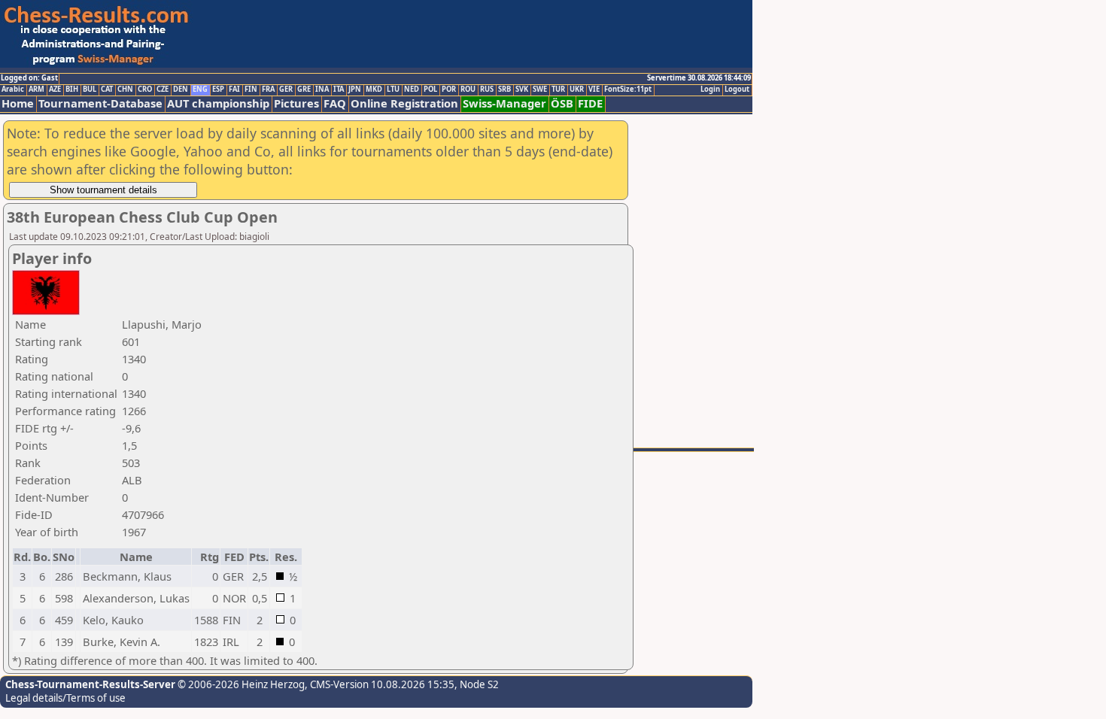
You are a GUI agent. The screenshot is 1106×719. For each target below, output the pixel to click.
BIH (71, 89)
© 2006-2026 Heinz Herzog (240, 684)
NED (411, 89)
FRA (268, 89)
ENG (200, 89)
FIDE (590, 103)
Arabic (13, 89)
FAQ (335, 103)
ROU (468, 89)
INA (322, 89)
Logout (737, 89)
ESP (218, 89)
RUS (487, 89)
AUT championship (218, 103)
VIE (594, 89)
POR (449, 89)
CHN (125, 89)
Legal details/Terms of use (65, 698)
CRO (145, 89)
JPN (354, 89)
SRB (504, 89)
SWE (540, 89)
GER (286, 89)
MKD (374, 89)
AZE (55, 89)
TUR (558, 89)
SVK (521, 89)
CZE (162, 89)
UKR (577, 89)
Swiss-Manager (504, 103)
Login (710, 89)
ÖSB (562, 103)
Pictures (296, 103)
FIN (251, 89)
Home (18, 103)
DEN (180, 89)
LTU (393, 89)
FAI (234, 89)
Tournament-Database (100, 103)
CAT (107, 89)
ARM (36, 89)
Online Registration (404, 103)
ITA (338, 89)
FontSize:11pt (628, 89)
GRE (304, 89)
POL (430, 89)
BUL (89, 89)
